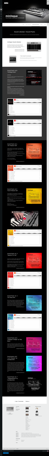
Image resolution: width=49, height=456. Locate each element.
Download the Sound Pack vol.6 (20, 372)
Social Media (1, 452)
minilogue (17, 448)
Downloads (17, 410)
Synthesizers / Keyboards (12, 448)
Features (1, 12)
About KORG (1, 455)
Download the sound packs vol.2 (20, 207)
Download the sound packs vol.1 (20, 161)
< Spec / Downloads (19, 401)
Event (16, 407)
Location (1, 450)
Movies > (28, 401)
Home (1, 7)
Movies (41, 24)
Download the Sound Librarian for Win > (19, 49)
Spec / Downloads (28, 24)
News (1, 449)
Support (1, 16)
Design (45, 24)
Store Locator (1, 19)
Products (1, 9)
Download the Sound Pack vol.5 (20, 348)
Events (1, 14)
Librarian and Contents (35, 24)
